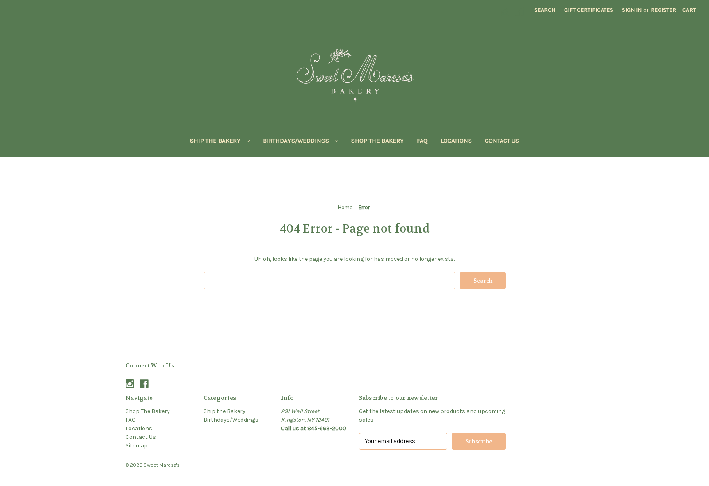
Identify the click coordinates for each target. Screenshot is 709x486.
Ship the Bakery (216, 140)
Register (663, 10)
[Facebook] (519, 11)
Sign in (632, 10)
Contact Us (502, 140)
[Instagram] (505, 11)
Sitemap (137, 445)
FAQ (422, 140)
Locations (456, 140)
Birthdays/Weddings (297, 140)
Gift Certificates (588, 10)
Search (544, 10)
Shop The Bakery (377, 140)
